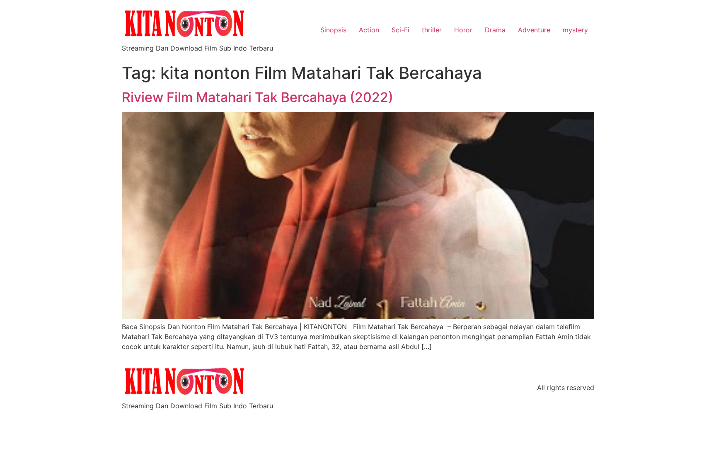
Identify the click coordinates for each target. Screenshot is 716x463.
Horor (463, 30)
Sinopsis (333, 30)
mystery (575, 30)
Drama (495, 30)
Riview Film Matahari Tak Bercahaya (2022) (257, 97)
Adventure (534, 30)
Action (369, 30)
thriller (432, 30)
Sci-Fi (400, 30)
